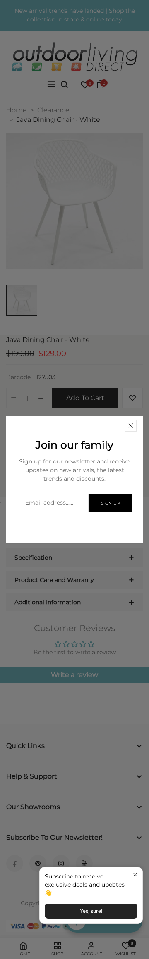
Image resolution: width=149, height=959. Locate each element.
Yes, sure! (91, 911)
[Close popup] (135, 874)
